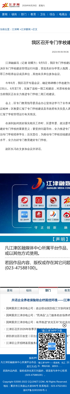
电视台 (63, 14)
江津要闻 (26, 29)
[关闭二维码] (64, 325)
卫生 (43, 14)
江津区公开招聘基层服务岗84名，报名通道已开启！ (37, 343)
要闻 (4, 14)
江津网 (15, 29)
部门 (24, 14)
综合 (52, 14)
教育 (33, 14)
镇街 (14, 14)
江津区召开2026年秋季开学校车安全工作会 (32, 329)
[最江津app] (52, 347)
